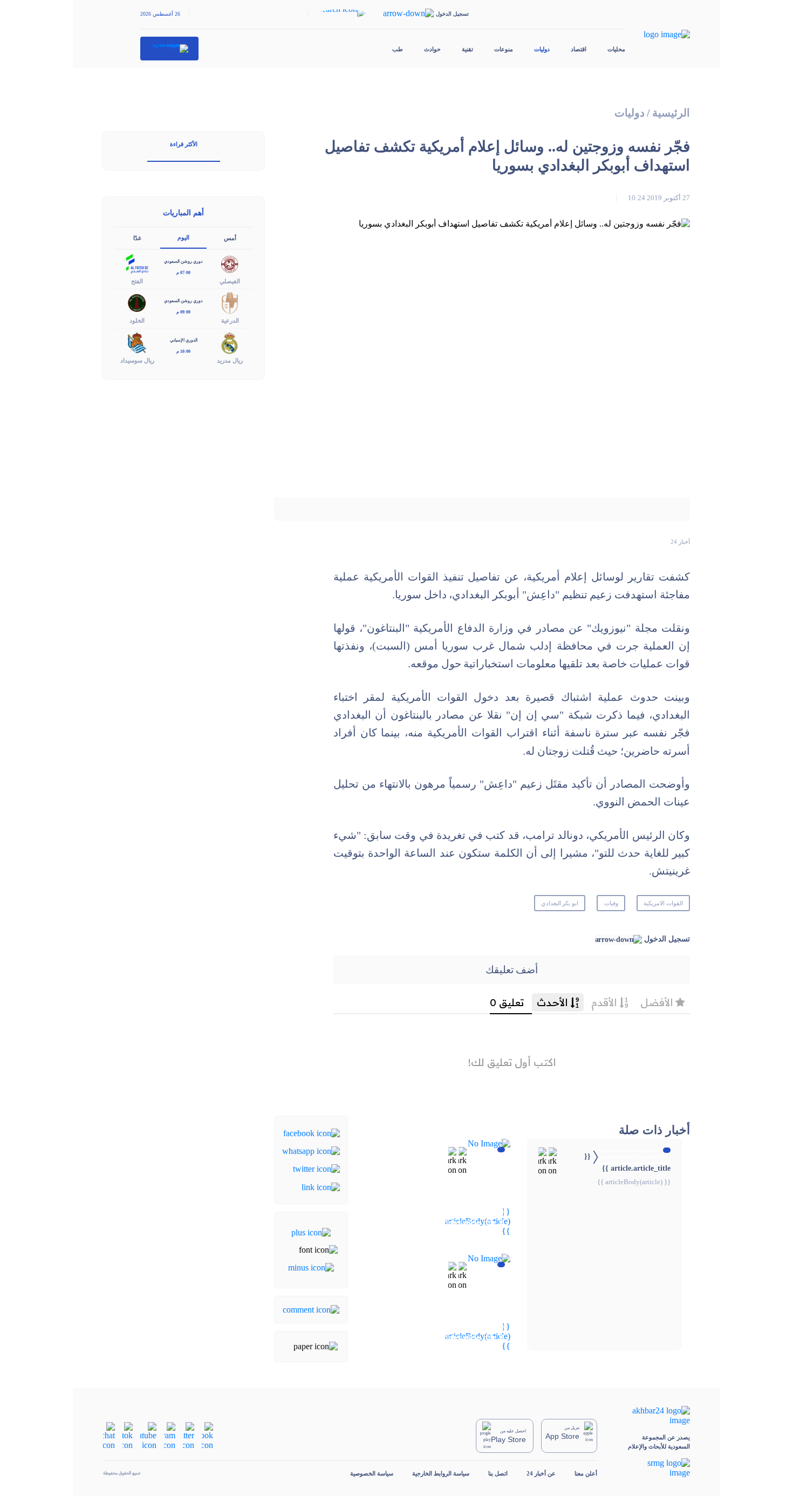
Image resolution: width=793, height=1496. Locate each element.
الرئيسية (671, 113)
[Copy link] (321, 1186)
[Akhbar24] (653, 1415)
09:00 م (183, 312)
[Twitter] (316, 1168)
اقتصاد (578, 49)
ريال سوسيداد (137, 360)
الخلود (137, 320)
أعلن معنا (586, 1473)
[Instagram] (169, 1434)
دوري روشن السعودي (183, 261)
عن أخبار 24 (541, 1473)
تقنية (467, 49)
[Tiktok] (127, 1434)
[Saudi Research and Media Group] (653, 1468)
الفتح (137, 281)
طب (397, 49)
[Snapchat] (109, 1434)
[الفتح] (137, 263)
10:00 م (183, 351)
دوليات (542, 49)
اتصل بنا (498, 1473)
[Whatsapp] (311, 1150)
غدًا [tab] (137, 238)
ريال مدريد (230, 360)
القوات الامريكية (663, 903)
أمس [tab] (230, 238)
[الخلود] (137, 302)
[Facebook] (311, 1132)
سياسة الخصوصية (371, 1473)
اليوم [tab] (183, 237)
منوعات (503, 49)
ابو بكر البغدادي (560, 903)
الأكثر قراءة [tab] (183, 144)
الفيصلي (230, 281)
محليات (616, 49)
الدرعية (230, 320)
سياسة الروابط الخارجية (440, 1473)
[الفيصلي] (229, 263)
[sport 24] (170, 48)
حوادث (432, 49)
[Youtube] (148, 1434)
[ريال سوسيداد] (137, 341)
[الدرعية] (229, 302)
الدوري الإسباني (183, 340)
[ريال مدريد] (229, 341)
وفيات (611, 903)
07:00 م (183, 272)
